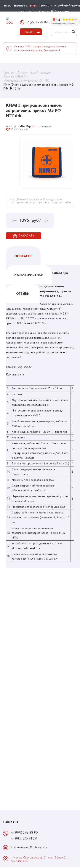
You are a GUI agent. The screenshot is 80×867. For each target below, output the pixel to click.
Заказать (26, 235)
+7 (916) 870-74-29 (24, 838)
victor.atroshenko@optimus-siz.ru (65, 8)
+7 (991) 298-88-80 (38, 22)
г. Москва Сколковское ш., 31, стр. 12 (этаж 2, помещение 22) (38, 859)
